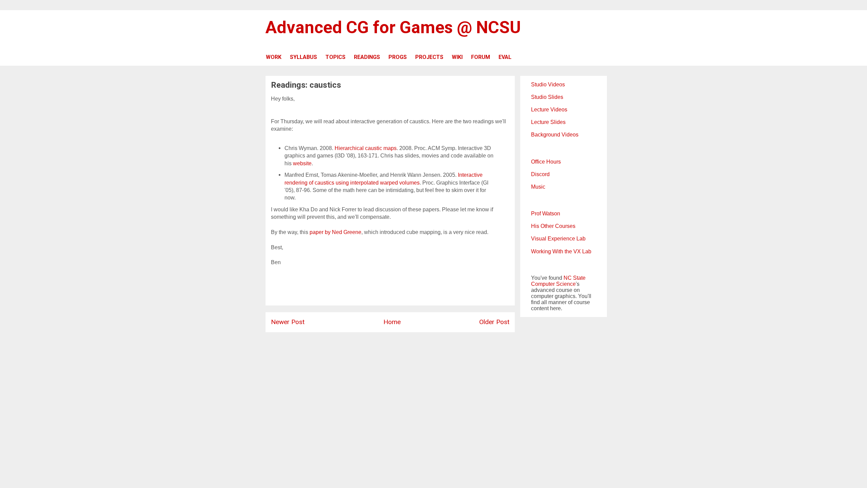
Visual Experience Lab (558, 238)
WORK (273, 57)
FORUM (480, 57)
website (302, 163)
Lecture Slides (548, 122)
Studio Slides (547, 97)
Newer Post (287, 322)
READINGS (367, 57)
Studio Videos (548, 84)
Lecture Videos (549, 109)
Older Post (494, 322)
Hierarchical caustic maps (366, 148)
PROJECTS (429, 57)
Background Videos (554, 134)
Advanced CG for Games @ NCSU (393, 27)
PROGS (397, 57)
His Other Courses (553, 226)
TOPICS (335, 57)
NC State (575, 278)
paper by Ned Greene (335, 232)
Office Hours (546, 162)
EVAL (505, 57)
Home (392, 322)
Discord (540, 174)
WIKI (457, 57)
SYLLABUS (303, 57)
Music (538, 187)
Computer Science (553, 284)
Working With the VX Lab (561, 251)
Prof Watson (545, 213)
